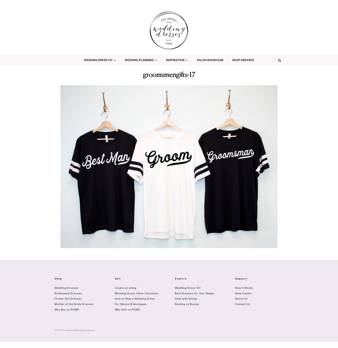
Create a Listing (126, 287)
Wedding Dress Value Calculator (137, 293)
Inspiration (175, 60)
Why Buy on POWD (67, 309)
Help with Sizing (186, 298)
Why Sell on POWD (127, 309)
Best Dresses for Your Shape (194, 293)
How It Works (244, 287)
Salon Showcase (210, 60)
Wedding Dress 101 (98, 60)
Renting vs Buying (187, 304)
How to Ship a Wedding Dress (135, 298)
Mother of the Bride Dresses (74, 304)
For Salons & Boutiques (131, 304)
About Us (241, 298)
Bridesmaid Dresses (68, 293)
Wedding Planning (139, 60)
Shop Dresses (243, 60)
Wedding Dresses (66, 287)
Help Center (243, 293)
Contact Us (242, 304)
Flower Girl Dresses (68, 298)
